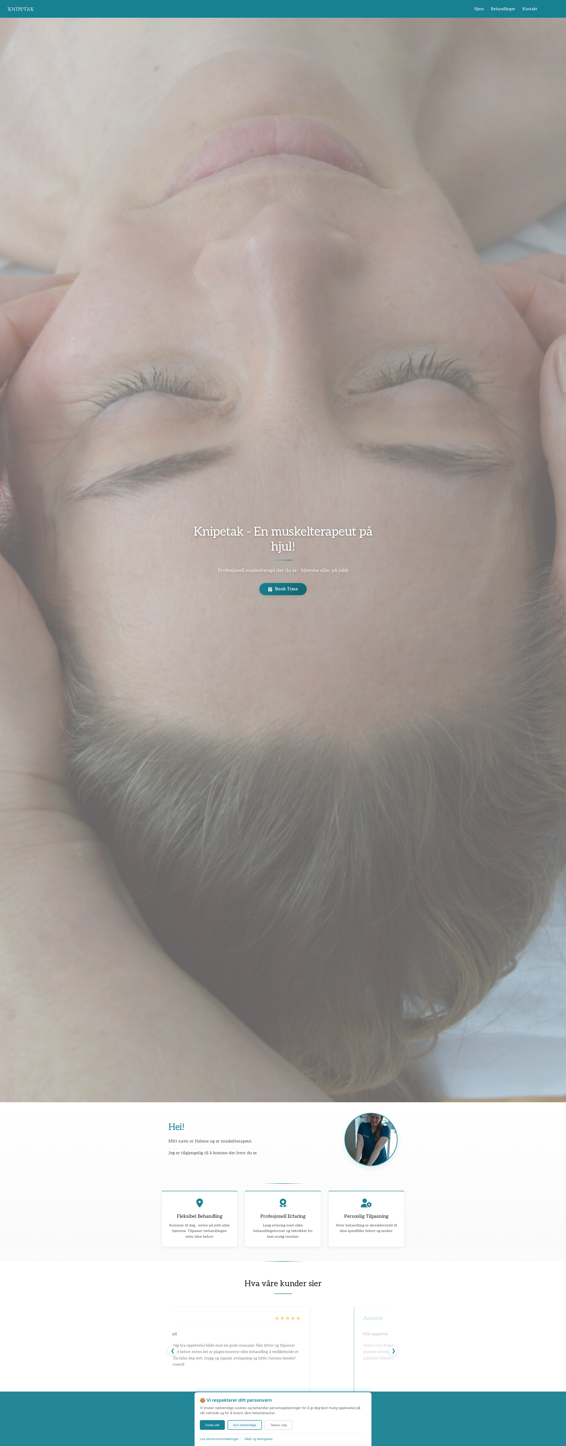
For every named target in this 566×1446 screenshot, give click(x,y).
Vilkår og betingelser (258, 1439)
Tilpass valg (278, 1425)
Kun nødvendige (244, 1425)
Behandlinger (503, 9)
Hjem (479, 9)
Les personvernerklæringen (219, 1439)
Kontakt (529, 9)
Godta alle (212, 1425)
